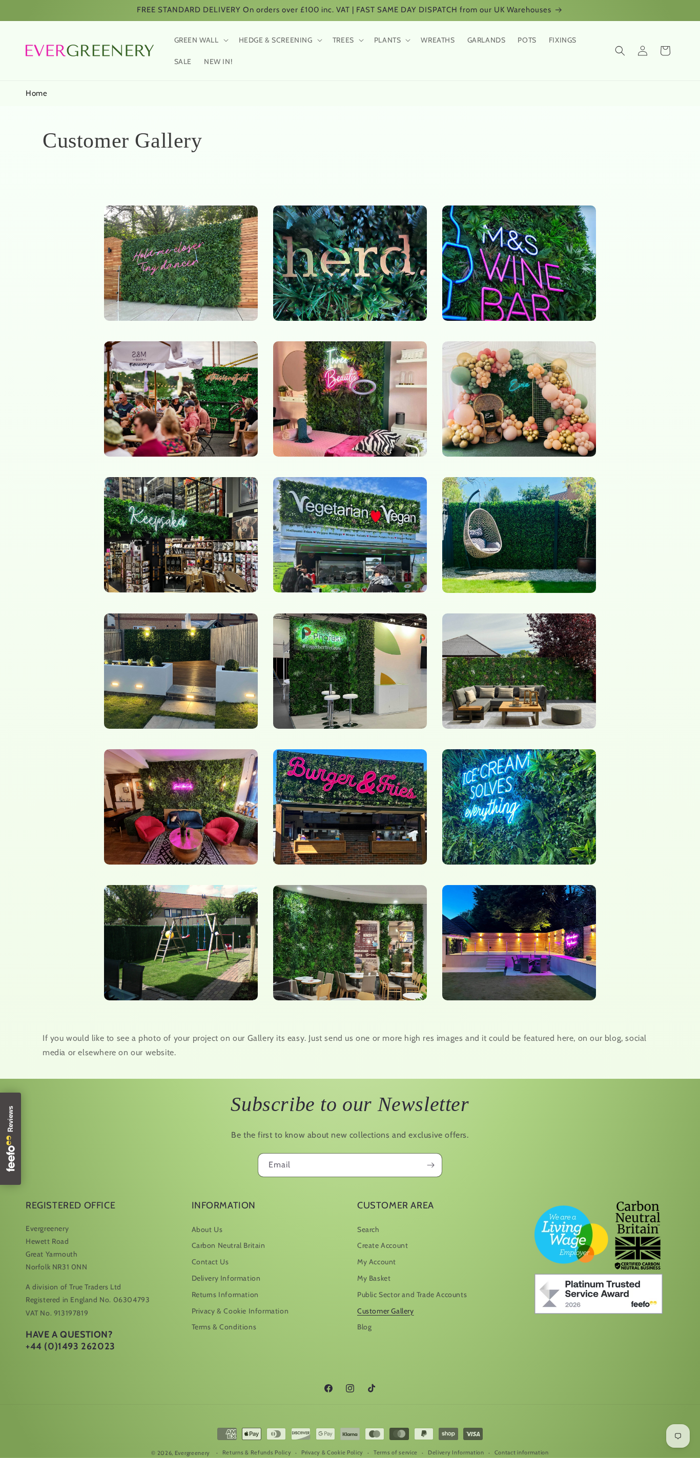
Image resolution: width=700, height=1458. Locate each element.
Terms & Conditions (224, 1326)
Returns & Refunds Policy (257, 1452)
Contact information (522, 1452)
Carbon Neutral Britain (228, 1245)
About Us (207, 1229)
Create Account (382, 1245)
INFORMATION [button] (224, 1205)
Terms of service (396, 1452)
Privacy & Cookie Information (240, 1311)
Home (36, 93)
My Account (376, 1261)
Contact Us (210, 1261)
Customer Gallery (385, 1311)
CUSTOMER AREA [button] (395, 1205)
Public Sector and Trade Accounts (412, 1294)
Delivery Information (226, 1278)
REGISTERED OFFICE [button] (70, 1205)
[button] (200, 40)
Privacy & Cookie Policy (332, 1452)
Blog (364, 1326)
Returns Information (225, 1294)
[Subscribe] (430, 1165)
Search (368, 1229)
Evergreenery (192, 1452)
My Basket (373, 1278)
